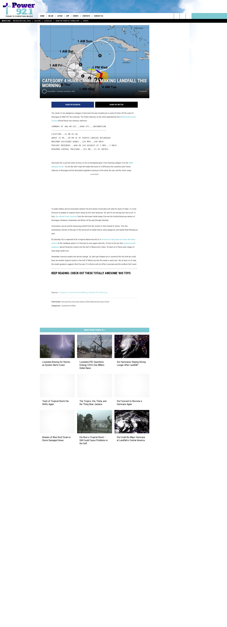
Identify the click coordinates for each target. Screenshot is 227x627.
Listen (59, 16)
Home (42, 16)
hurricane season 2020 (80, 302)
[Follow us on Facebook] (189, 16)
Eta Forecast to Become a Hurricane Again (129, 403)
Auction (37, 21)
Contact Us (98, 16)
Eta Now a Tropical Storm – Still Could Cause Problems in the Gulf (93, 440)
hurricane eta (66, 302)
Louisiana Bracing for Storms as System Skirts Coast (56, 363)
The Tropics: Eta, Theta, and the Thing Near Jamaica (92, 403)
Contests (86, 16)
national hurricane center (99, 302)
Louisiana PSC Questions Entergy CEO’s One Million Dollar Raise (91, 365)
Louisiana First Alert (68, 306)
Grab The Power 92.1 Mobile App (67, 21)
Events (85, 21)
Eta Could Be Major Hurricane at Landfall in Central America (131, 439)
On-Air (50, 16)
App (67, 16)
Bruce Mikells (51, 91)
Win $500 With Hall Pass (22, 21)
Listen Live (48, 21)
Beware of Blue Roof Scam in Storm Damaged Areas (56, 439)
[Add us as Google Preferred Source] (183, 16)
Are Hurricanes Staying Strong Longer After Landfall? (131, 363)
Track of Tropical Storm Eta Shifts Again (55, 403)
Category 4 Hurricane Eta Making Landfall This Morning (83, 292)
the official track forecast (66, 216)
